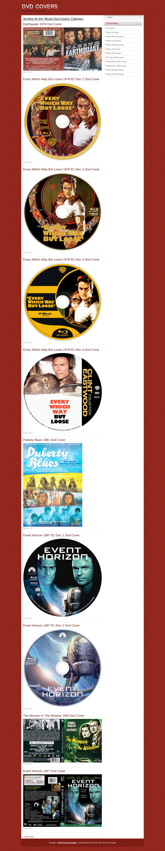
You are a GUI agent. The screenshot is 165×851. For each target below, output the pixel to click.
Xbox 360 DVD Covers (115, 70)
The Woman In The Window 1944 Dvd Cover (53, 715)
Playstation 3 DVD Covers (116, 66)
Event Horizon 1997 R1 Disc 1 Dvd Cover (51, 535)
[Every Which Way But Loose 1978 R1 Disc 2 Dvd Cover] (62, 250)
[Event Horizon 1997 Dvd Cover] (62, 826)
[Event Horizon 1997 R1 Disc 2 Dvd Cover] (62, 706)
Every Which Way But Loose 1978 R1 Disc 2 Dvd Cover (61, 169)
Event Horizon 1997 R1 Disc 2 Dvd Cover (51, 625)
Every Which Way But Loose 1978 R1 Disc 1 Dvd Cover (61, 79)
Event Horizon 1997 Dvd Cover (44, 771)
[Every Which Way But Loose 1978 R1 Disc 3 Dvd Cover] (62, 340)
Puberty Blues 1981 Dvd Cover (44, 440)
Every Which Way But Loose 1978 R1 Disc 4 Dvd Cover (61, 349)
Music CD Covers (113, 49)
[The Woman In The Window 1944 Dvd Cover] (62, 762)
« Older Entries (28, 836)
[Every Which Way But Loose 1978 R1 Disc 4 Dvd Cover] (62, 431)
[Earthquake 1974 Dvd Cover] (62, 70)
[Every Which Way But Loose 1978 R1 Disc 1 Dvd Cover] (62, 160)
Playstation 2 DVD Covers (116, 61)
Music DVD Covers (114, 53)
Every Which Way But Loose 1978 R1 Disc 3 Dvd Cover (61, 259)
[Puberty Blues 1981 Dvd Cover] (52, 526)
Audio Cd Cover (113, 32)
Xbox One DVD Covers (115, 74)
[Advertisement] (123, 115)
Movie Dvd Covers (114, 40)
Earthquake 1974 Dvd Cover (42, 24)
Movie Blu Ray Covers (115, 36)
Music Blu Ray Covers (115, 45)
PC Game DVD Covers (115, 57)
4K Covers (111, 28)
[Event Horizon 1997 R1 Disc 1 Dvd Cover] (62, 616)
